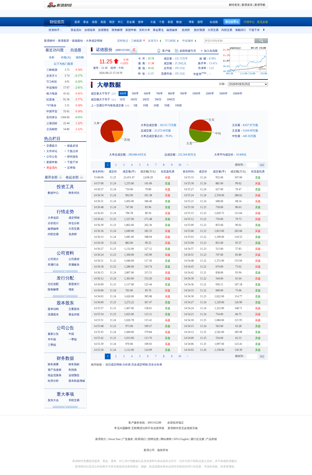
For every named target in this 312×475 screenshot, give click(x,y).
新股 (170, 22)
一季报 (73, 339)
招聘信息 (153, 439)
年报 (71, 333)
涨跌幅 (80, 57)
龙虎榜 (186, 30)
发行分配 (65, 278)
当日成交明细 (113, 364)
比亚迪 (50, 99)
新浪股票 (63, 40)
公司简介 (53, 259)
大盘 (153, 22)
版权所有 (162, 450)
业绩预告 (103, 30)
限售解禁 (117, 30)
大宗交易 (213, 30)
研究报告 (72, 156)
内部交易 (226, 30)
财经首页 (234, 4)
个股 (161, 22)
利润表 (73, 369)
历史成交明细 (139, 364)
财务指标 (74, 364)
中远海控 (187, 40)
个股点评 (72, 151)
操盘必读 (72, 145)
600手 (147, 93)
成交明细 (74, 217)
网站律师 (166, 439)
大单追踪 (53, 217)
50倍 (167, 105)
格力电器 (51, 93)
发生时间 (98, 171)
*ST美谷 (51, 105)
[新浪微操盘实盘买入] (134, 50)
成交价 (113, 171)
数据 (179, 22)
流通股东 (53, 314)
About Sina (114, 439)
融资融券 (172, 30)
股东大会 (53, 400)
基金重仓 (158, 30)
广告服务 (127, 439)
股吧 (200, 22)
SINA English (181, 439)
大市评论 (51, 151)
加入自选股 (211, 50)
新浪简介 (100, 439)
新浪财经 (49, 40)
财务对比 (74, 192)
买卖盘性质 (168, 171)
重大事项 (65, 394)
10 (179, 164)
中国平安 (51, 111)
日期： (223, 84)
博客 (191, 22)
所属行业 (53, 264)
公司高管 (74, 259)
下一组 (264, 30)
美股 (103, 22)
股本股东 (65, 303)
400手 (123, 93)
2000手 (210, 93)
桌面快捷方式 (188, 50)
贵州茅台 (51, 117)
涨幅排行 (240, 30)
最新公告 (53, 333)
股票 (77, 22)
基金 (86, 22)
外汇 (120, 22)
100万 (133, 99)
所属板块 (74, 264)
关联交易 (74, 400)
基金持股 (74, 314)
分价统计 (53, 223)
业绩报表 (89, 30)
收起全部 (72, 177)
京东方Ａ (51, 75)
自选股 (214, 22)
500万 (158, 99)
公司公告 (51, 156)
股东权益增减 (77, 380)
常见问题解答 (122, 428)
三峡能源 (136, 40)
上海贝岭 (51, 123)
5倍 (135, 105)
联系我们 (140, 439)
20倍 (156, 105)
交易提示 (51, 145)
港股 (94, 22)
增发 (71, 289)
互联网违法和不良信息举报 (147, 428)
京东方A (153, 40)
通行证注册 (197, 439)
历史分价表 (155, 364)
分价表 (126, 364)
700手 (159, 93)
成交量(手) (129, 171)
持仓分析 (74, 223)
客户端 (166, 50)
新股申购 (130, 30)
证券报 (71, 167)
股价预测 (199, 30)
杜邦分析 (53, 380)
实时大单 (144, 30)
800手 (171, 93)
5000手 (223, 93)
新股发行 (74, 284)
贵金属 (131, 22)
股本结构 (53, 309)
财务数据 (65, 358)
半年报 (52, 339)
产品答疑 (211, 439)
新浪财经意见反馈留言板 (183, 428)
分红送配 (53, 284)
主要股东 (74, 309)
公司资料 (65, 253)
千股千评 (254, 30)
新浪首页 (247, 4)
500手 (135, 93)
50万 (122, 99)
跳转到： (240, 164)
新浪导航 (259, 4)
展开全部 (51, 177)
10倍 (145, 105)
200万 (146, 99)
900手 (183, 93)
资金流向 (76, 30)
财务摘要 (53, 364)
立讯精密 (51, 129)
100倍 (178, 105)
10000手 (237, 93)
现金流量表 (54, 375)
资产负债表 (54, 369)
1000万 (171, 99)
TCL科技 (170, 40)
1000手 (196, 93)
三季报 (52, 344)
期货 (112, 22)
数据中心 (53, 192)
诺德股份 (77, 40)
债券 (140, 22)
